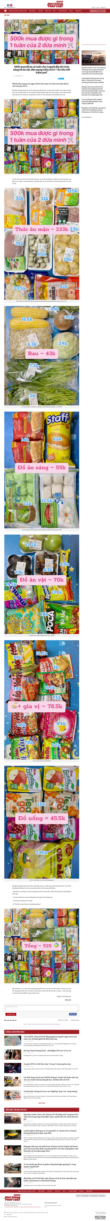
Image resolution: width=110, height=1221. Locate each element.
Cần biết (78, 11)
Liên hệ (93, 7)
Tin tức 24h (93, 1195)
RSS (78, 1195)
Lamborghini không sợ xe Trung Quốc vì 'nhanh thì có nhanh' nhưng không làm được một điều (50, 1132)
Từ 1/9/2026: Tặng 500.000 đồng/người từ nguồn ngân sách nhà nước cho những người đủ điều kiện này (50, 1038)
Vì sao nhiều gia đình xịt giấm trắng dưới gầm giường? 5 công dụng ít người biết (92, 101)
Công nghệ (63, 11)
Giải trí (48, 11)
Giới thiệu (85, 1195)
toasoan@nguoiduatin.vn (11, 1216)
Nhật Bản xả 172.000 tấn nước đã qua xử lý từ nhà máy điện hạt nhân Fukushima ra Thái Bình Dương (50, 1179)
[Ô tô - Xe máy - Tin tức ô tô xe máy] (87, 117)
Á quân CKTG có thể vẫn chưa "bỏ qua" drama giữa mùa (47, 1064)
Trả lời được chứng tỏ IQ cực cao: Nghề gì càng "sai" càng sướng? (50, 1091)
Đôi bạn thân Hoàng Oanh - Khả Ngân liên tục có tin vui (47, 1051)
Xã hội (40, 11)
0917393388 (9, 1214)
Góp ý (98, 7)
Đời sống (32, 11)
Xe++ (54, 11)
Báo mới (102, 1195)
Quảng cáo (103, 7)
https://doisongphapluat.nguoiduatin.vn (12, 1202)
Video (71, 11)
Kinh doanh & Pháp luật (18, 11)
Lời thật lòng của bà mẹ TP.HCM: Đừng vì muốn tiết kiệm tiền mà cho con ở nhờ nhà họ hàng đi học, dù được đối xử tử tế (51, 1078)
